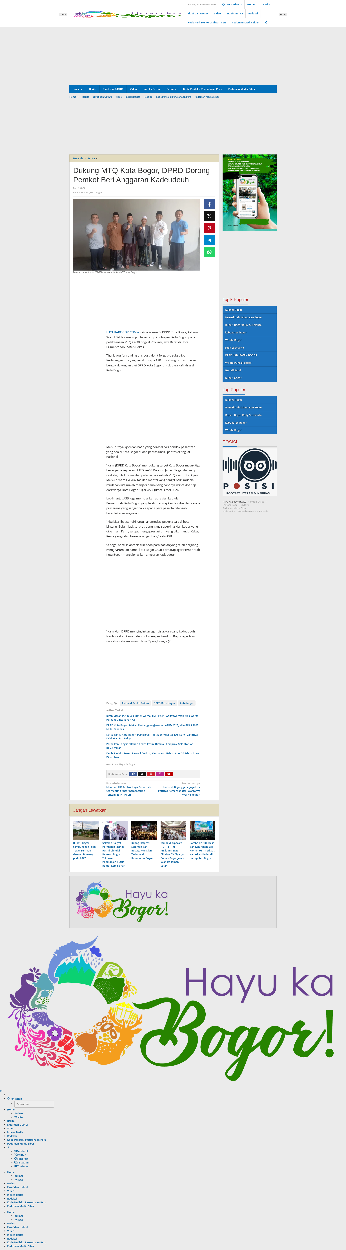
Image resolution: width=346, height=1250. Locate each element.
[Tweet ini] (209, 216)
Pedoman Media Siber (234, 508)
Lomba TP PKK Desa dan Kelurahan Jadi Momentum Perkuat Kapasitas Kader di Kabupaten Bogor (202, 850)
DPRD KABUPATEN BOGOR (241, 355)
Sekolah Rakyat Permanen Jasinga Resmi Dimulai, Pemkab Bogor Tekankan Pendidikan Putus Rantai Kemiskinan (113, 854)
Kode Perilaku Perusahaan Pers (239, 511)
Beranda (263, 511)
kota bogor (187, 703)
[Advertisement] (173, 56)
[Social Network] (266, 22)
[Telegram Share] (209, 240)
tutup (63, 14)
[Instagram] (160, 774)
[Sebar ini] (209, 204)
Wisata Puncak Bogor (238, 362)
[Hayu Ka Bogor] (127, 14)
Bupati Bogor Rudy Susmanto (243, 325)
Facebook (23, 1151)
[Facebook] (133, 774)
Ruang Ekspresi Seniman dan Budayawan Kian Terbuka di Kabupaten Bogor (142, 850)
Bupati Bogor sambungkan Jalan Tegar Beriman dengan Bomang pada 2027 (84, 850)
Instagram (23, 1162)
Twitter (21, 1155)
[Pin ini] (209, 228)
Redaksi (245, 504)
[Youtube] (169, 774)
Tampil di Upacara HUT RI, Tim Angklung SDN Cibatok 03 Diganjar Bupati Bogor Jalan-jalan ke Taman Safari (173, 854)
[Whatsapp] (209, 252)
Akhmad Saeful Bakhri (135, 703)
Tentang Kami (230, 504)
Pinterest (22, 1158)
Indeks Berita (257, 501)
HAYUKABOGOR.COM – (123, 332)
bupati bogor (233, 378)
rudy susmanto (234, 347)
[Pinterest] (151, 774)
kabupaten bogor (236, 332)
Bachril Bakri (233, 370)
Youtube (22, 1166)
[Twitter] (142, 774)
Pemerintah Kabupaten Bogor (243, 317)
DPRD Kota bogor (164, 703)
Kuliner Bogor (233, 309)
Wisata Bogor (233, 340)
